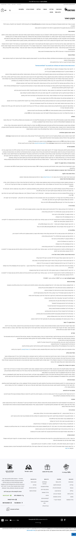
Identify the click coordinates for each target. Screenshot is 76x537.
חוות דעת (14, 4)
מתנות (51, 12)
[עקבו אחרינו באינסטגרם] (62, 520)
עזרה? (9, 4)
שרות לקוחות (3, 4)
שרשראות (59, 9)
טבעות (45, 9)
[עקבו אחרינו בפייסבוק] (65, 520)
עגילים (39, 9)
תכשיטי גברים (30, 9)
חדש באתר (58, 12)
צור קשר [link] (67, 448)
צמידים (51, 9)
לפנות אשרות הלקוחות (40, 143)
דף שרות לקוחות (47, 177)
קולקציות (21, 9)
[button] (19, 4)
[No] (68, 534)
